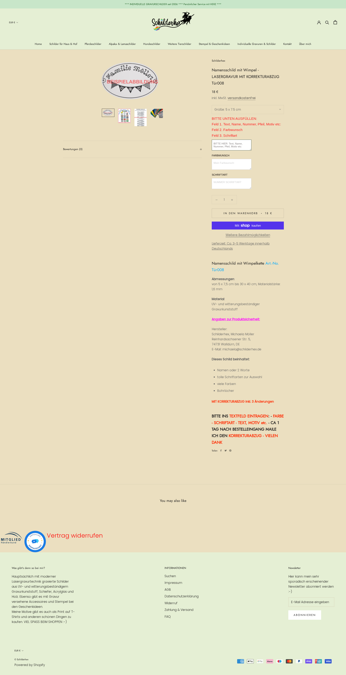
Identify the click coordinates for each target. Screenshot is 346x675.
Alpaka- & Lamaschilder (122, 44)
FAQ (168, 616)
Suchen (170, 576)
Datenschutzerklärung (182, 596)
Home (38, 44)
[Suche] (327, 22)
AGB (168, 589)
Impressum (173, 583)
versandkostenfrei (242, 98)
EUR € (12, 22)
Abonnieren (305, 615)
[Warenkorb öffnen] (335, 22)
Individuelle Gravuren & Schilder (257, 44)
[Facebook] (221, 450)
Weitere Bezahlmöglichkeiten (248, 235)
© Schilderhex (21, 659)
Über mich (305, 44)
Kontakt (287, 44)
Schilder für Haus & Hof (63, 44)
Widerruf (171, 603)
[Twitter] (226, 450)
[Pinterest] (230, 450)
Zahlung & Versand (179, 610)
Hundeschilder (151, 44)
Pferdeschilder (93, 44)
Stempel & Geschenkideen (214, 44)
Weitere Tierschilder (179, 44)
